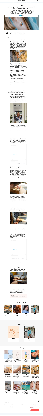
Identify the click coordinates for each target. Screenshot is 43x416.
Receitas (26, 2)
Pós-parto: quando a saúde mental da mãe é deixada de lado (16, 392)
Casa (8, 359)
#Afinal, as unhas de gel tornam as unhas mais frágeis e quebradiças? (26, 361)
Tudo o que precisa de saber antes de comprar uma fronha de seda (8, 361)
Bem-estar (13, 2)
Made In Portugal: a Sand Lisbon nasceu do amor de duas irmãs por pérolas (18, 296)
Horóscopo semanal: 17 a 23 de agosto (13, 339)
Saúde (17, 374)
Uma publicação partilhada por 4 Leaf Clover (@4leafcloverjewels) (18, 163)
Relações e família (7, 374)
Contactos (11, 405)
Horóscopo (13, 338)
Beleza (18, 2)
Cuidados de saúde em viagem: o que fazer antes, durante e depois (25, 392)
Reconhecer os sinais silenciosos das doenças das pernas (16, 376)
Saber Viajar (7, 390)
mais (30, 2)
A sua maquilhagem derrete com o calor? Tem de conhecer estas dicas (34, 392)
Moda (22, 2)
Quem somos (11, 404)
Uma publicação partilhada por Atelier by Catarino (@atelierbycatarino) (18, 258)
